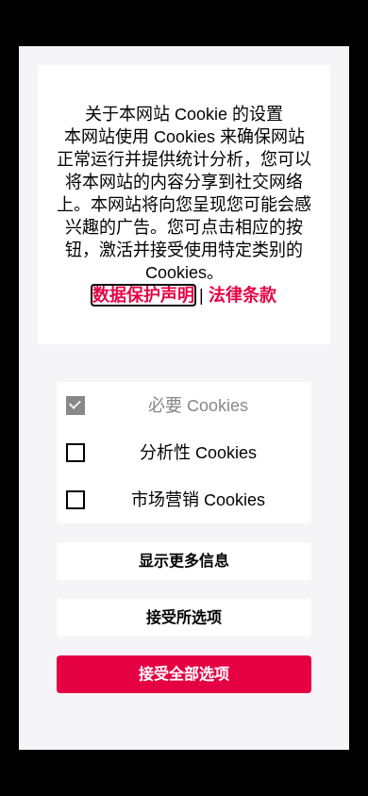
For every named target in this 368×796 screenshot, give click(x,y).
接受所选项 (184, 617)
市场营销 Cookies (198, 499)
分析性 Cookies (198, 452)
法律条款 (242, 295)
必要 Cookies (198, 405)
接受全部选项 (184, 674)
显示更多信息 (184, 561)
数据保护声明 (143, 295)
